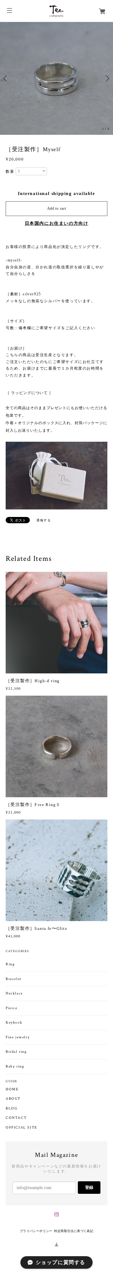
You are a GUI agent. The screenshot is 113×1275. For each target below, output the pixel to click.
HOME (12, 1089)
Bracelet (14, 979)
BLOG (11, 1108)
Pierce (12, 1008)
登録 (89, 1187)
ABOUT (13, 1099)
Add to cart (56, 208)
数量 (10, 171)
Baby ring (15, 1066)
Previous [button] (6, 78)
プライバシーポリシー (36, 1231)
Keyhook (14, 1022)
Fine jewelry (18, 1037)
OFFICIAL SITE (21, 1127)
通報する (43, 520)
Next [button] (106, 78)
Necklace (14, 993)
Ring (10, 964)
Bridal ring (16, 1051)
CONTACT (16, 1118)
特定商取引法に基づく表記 (73, 1231)
